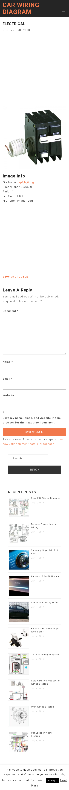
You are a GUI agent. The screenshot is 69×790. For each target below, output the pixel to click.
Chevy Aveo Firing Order (45, 602)
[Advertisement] (34, 66)
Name (8, 362)
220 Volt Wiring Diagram (45, 654)
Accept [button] (52, 780)
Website (8, 395)
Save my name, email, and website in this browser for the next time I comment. (32, 420)
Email (8, 378)
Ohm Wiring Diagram (43, 707)
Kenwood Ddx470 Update (45, 576)
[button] (62, 11)
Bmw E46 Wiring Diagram (45, 498)
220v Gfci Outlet (16, 276)
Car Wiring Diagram (21, 8)
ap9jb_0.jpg (26, 182)
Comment (10, 311)
